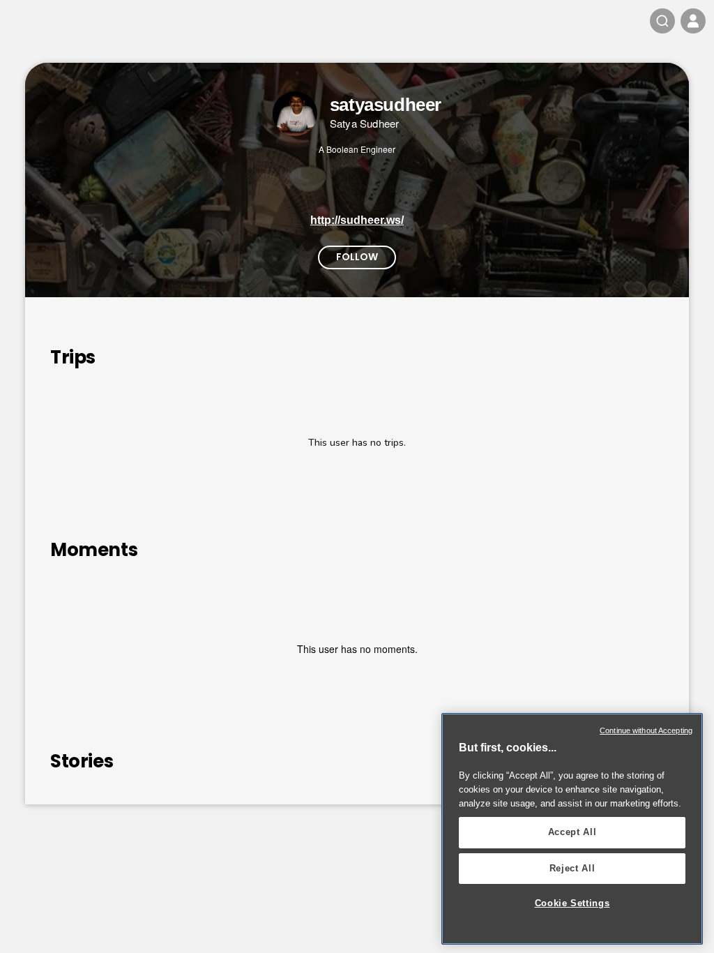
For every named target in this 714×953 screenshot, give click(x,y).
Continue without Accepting (646, 730)
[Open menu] (693, 20)
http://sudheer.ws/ (357, 220)
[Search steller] (662, 20)
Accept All (572, 832)
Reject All (572, 868)
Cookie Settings (572, 903)
